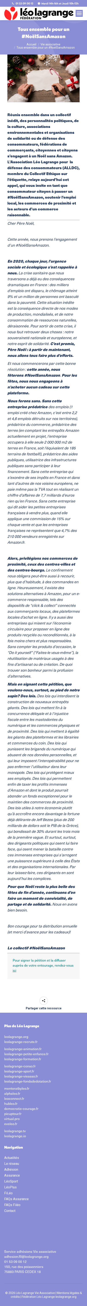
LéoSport (11, 1181)
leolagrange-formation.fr (22, 1058)
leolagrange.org (16, 1036)
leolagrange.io (15, 1135)
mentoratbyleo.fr (16, 1088)
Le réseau (11, 1164)
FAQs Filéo (12, 1205)
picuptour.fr (13, 1113)
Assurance (12, 1175)
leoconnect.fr (14, 1098)
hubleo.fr (11, 1103)
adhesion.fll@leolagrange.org (26, 1256)
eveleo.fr (10, 1123)
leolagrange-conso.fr (20, 1065)
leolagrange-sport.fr (19, 1070)
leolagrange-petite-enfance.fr (26, 1053)
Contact (9, 1211)
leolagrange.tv (15, 1130)
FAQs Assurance (16, 1199)
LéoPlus (10, 1187)
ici (14, 970)
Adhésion (11, 1170)
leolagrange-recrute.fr (21, 1041)
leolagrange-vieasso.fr (21, 1076)
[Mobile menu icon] (79, 13)
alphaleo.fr (12, 1093)
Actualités (11, 1158)
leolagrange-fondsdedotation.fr (27, 1081)
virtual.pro (12, 1118)
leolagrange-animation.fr (23, 1048)
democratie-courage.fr (21, 1108)
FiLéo (8, 1193)
